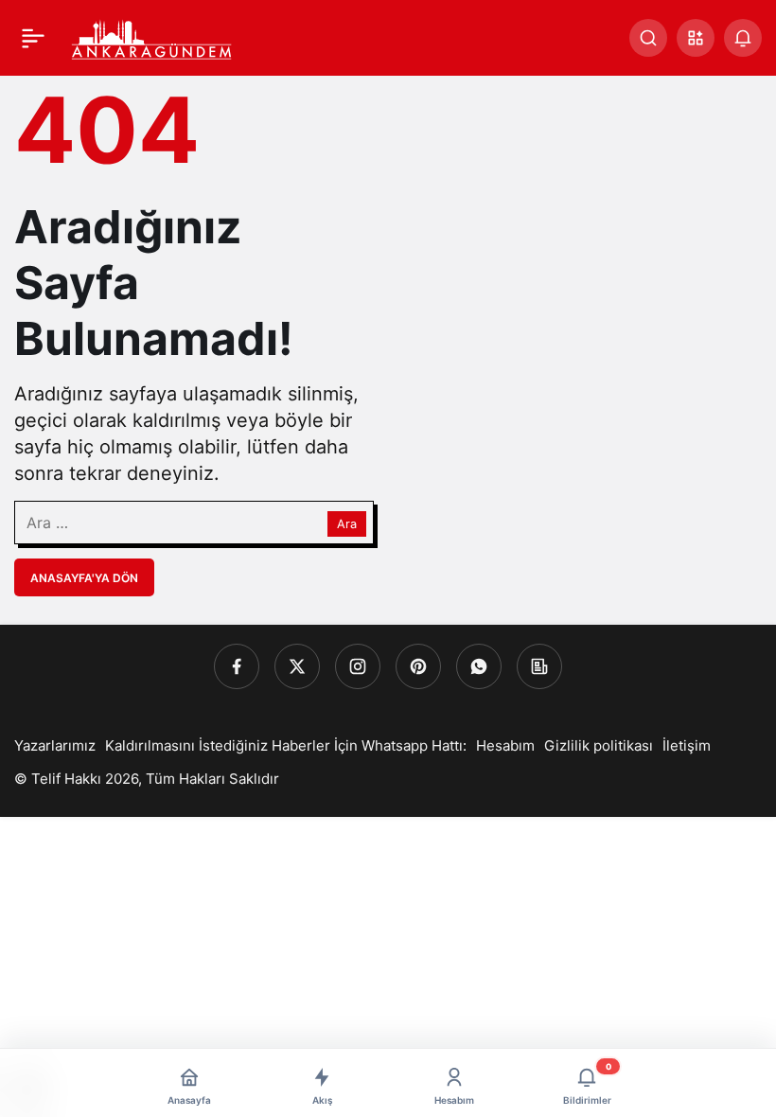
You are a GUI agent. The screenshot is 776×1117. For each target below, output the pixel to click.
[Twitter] (297, 666)
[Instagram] (357, 666)
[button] (695, 38)
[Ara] (648, 38)
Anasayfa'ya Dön (84, 578)
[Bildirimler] (743, 38)
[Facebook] (236, 666)
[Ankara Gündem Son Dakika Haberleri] (152, 36)
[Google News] (539, 666)
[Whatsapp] (479, 666)
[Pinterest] (418, 666)
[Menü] (33, 38)
